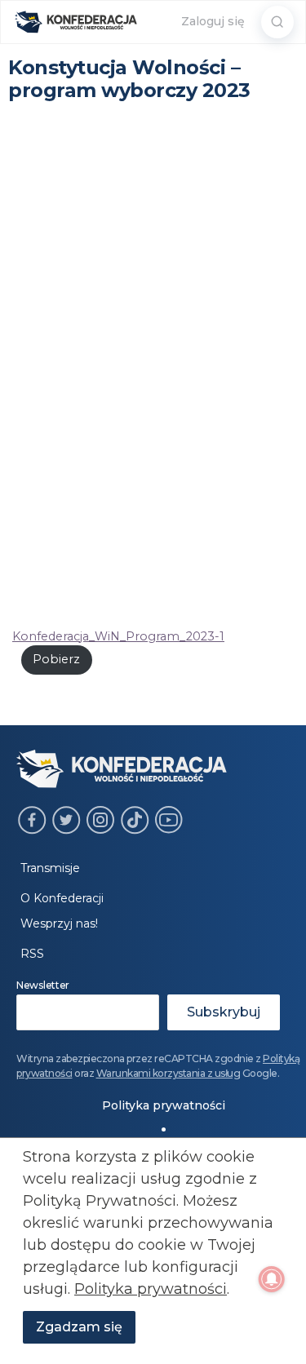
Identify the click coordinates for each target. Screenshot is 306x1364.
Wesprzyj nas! (59, 923)
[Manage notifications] (272, 1279)
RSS (32, 953)
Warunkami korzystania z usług (168, 1073)
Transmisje (50, 868)
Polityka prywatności (163, 1105)
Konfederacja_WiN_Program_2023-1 (118, 636)
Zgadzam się (79, 1327)
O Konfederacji (62, 898)
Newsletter (42, 985)
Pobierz (56, 659)
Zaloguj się (213, 22)
